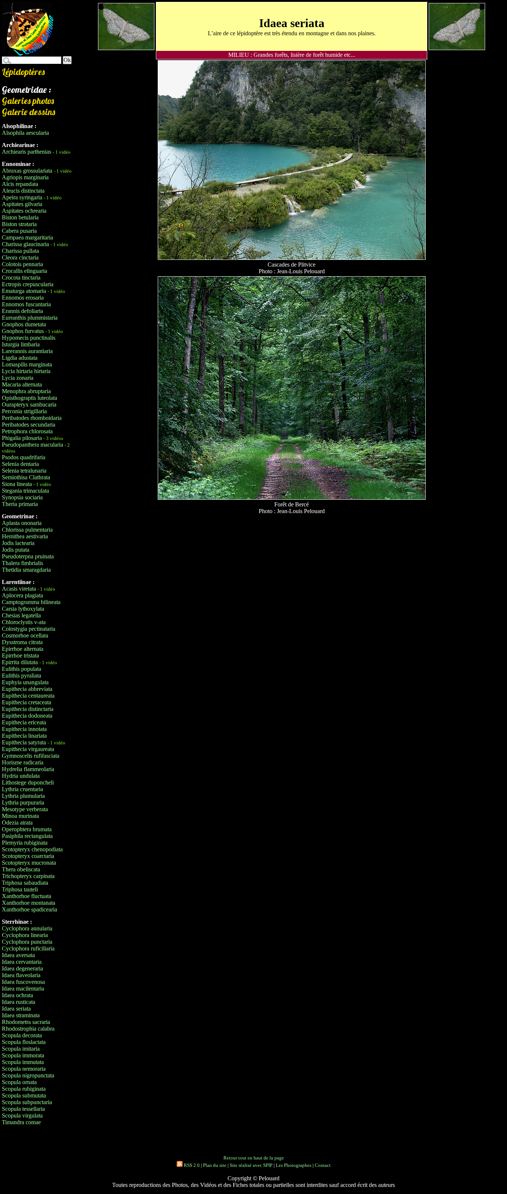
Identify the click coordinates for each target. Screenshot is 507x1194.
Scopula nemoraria (24, 1069)
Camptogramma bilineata (31, 602)
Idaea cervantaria (22, 962)
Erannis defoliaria (22, 311)
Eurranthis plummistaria (30, 317)
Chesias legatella (21, 615)
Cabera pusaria (19, 231)
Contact (323, 1165)
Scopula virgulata (22, 1115)
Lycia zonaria (17, 378)
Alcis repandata (20, 184)
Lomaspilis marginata (27, 364)
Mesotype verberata (25, 809)
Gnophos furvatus (23, 331)
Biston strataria (19, 224)
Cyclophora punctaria (27, 942)
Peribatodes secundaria (28, 424)
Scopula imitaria (21, 1048)
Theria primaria (20, 504)
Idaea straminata (21, 1015)
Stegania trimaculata (25, 490)
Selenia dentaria (20, 464)
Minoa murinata (20, 816)
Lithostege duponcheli (28, 782)
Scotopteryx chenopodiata (32, 849)
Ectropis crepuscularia (27, 284)
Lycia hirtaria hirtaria (26, 371)
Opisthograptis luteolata (29, 398)
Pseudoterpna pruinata (28, 556)
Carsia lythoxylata (23, 609)
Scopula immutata (23, 1062)
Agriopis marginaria (25, 177)
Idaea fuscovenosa (23, 982)
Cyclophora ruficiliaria (28, 948)
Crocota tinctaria (21, 277)
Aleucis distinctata (23, 190)
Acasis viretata (19, 588)
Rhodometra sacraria (26, 1022)
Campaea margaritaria (27, 237)
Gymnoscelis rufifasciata (30, 756)
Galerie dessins (28, 111)
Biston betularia (20, 217)
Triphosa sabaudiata (25, 883)
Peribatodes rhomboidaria (32, 418)
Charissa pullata (20, 251)
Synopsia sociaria (22, 497)
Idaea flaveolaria (21, 975)
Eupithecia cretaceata (26, 702)
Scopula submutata (24, 1095)
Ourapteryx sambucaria (29, 404)
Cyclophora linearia (25, 935)
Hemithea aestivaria (25, 536)
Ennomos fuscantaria (26, 304)
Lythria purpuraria (23, 802)
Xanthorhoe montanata (28, 903)
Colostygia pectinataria (28, 629)
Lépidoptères (23, 71)
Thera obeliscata (21, 869)
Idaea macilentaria (23, 988)
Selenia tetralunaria (24, 470)
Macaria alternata (22, 384)
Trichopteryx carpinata (28, 876)
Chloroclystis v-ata (24, 622)
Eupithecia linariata (24, 736)
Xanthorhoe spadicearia (29, 909)
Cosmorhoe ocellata (25, 635)
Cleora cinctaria (20, 257)
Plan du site (214, 1165)
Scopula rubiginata (24, 1089)
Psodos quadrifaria (23, 457)
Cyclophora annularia (27, 928)
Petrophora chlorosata (27, 431)
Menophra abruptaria (26, 391)
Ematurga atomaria (24, 291)
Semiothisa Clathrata (26, 477)
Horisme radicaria (22, 762)
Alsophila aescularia (25, 133)
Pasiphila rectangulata (27, 836)
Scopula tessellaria (23, 1109)
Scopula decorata (22, 1035)
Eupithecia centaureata (28, 695)
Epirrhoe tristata (20, 655)
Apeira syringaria (22, 197)
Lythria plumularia (23, 796)
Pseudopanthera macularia (32, 444)
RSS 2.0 (191, 1165)
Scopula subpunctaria (27, 1102)
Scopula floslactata (24, 1042)
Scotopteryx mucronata (29, 862)
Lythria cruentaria (22, 789)
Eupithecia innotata (24, 729)
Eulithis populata (21, 669)
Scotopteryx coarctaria (28, 856)
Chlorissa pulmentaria (27, 529)
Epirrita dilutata (20, 662)
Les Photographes (293, 1165)
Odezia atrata (17, 822)
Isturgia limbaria (21, 344)
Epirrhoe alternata (22, 649)
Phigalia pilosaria (22, 438)
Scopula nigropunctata (28, 1075)
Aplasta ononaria (22, 523)
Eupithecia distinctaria (27, 709)
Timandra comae (21, 1122)
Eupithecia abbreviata (27, 689)
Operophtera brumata (27, 829)
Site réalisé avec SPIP (251, 1165)
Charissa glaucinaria (25, 244)
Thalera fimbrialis (22, 563)
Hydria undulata (21, 776)
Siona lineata (17, 484)
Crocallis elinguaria (24, 271)
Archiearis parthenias (26, 152)
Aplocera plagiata (22, 595)
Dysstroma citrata (22, 642)
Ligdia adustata (19, 358)
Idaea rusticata (18, 1002)
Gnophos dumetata (24, 324)
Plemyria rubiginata (25, 842)
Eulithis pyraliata (21, 675)
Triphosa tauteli (20, 889)
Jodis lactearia (18, 543)
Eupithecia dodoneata (27, 715)
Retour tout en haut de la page (253, 1158)
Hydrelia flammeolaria (28, 769)
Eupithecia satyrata (24, 742)
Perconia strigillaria (24, 411)
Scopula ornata (19, 1082)
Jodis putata (15, 550)
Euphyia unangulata (25, 682)
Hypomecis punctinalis (28, 338)
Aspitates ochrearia (24, 211)
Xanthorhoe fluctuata (26, 896)
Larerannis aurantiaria (27, 351)
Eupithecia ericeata (24, 722)
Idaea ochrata (17, 995)
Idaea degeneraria (22, 968)
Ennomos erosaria (23, 297)
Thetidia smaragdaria (26, 570)
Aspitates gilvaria (22, 204)
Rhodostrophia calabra (28, 1028)
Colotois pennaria (22, 264)
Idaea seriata (16, 1008)
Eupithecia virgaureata (28, 749)
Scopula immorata (23, 1055)
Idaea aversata (18, 955)
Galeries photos (28, 100)
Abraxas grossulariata (27, 170)
